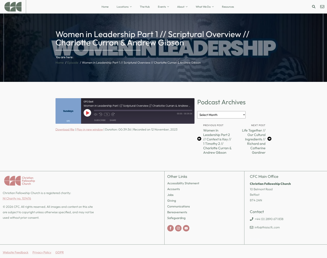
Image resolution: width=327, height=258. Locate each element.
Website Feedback (15, 252)
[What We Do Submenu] (214, 7)
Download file (65, 129)
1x (107, 114)
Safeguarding (176, 218)
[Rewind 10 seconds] (100, 114)
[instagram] (178, 228)
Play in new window (89, 129)
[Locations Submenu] (132, 7)
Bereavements (177, 212)
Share (113, 120)
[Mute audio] (95, 114)
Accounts (173, 189)
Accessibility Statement (183, 183)
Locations (123, 6)
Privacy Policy (42, 252)
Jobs (170, 195)
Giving (171, 201)
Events (162, 6)
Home (105, 6)
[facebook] (170, 228)
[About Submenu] (187, 7)
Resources (228, 6)
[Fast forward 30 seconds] (113, 114)
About (180, 6)
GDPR (59, 252)
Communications (178, 206)
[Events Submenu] (169, 7)
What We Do (203, 6)
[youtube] (186, 228)
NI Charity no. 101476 (17, 198)
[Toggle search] (313, 6)
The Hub (145, 6)
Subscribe (100, 120)
